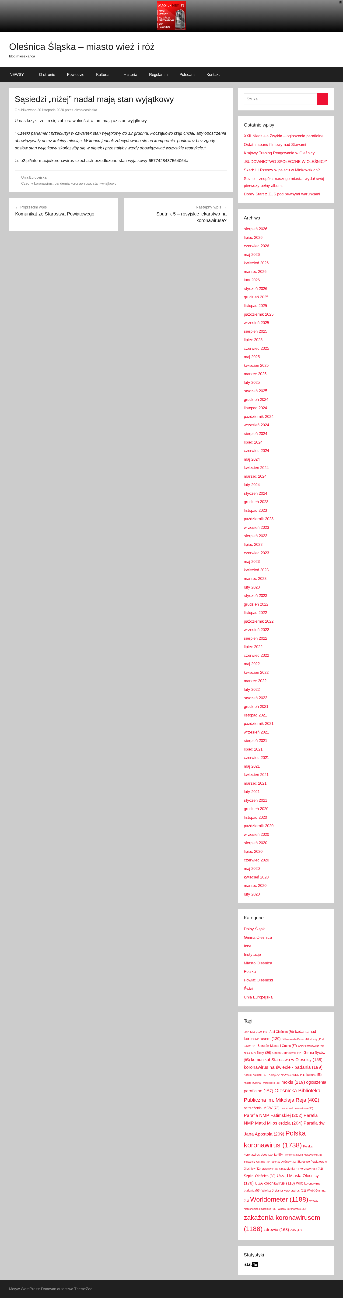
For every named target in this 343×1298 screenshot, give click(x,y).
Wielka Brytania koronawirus (284, 1190)
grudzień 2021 (256, 706)
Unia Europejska (33, 177)
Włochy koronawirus (292, 1208)
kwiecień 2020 (256, 877)
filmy (264, 1053)
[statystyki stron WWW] (251, 1265)
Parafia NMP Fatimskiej (273, 1115)
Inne (247, 946)
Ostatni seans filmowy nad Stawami (275, 144)
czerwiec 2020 (256, 860)
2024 (249, 1031)
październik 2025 (258, 314)
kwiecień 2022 (256, 672)
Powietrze (75, 74)
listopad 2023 (255, 510)
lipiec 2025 (253, 340)
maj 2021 (252, 766)
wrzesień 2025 (256, 323)
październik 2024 (258, 416)
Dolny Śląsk (254, 929)
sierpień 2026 (255, 229)
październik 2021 (258, 723)
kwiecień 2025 (256, 365)
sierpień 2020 (255, 843)
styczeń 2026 (255, 288)
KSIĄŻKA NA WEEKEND (287, 1074)
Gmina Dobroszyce (287, 1053)
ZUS (296, 1230)
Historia (130, 74)
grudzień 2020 (256, 809)
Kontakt (213, 74)
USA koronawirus (275, 1183)
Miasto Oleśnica (258, 963)
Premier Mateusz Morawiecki (303, 1154)
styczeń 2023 (255, 595)
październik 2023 (258, 519)
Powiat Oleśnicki (258, 980)
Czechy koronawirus (37, 183)
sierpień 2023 (255, 536)
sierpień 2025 (255, 331)
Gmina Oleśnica (258, 937)
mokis (293, 1082)
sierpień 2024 (255, 433)
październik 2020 (258, 826)
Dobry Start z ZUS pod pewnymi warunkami (282, 194)
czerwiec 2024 (256, 450)
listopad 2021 (255, 715)
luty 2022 (252, 689)
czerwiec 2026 (256, 246)
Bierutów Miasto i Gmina (277, 1046)
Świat (248, 989)
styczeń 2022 (255, 698)
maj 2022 (252, 664)
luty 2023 (252, 587)
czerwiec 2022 (256, 655)
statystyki (270, 1168)
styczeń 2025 (255, 391)
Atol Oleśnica (282, 1031)
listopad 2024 (255, 408)
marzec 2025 (255, 374)
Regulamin (158, 74)
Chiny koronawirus (311, 1045)
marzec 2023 (255, 578)
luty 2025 (252, 382)
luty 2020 (252, 894)
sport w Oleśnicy (284, 1161)
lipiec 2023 (253, 544)
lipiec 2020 (253, 851)
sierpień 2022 (255, 638)
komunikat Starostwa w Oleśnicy (286, 1059)
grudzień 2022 (256, 604)
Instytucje (252, 954)
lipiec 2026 (253, 237)
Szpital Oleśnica (260, 1176)
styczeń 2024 (255, 493)
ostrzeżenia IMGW (262, 1108)
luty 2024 (252, 485)
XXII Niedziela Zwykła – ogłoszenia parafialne (283, 136)
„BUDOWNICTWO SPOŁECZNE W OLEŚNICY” (286, 161)
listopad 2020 (255, 817)
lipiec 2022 (253, 647)
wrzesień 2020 (256, 834)
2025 (262, 1031)
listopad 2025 (255, 305)
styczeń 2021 (255, 800)
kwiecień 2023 (256, 570)
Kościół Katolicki (255, 1074)
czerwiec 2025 (256, 348)
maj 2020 (252, 868)
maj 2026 (252, 254)
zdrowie (276, 1229)
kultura (314, 1074)
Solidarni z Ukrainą (257, 1161)
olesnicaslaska (85, 110)
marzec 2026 (255, 271)
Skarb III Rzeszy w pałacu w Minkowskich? (282, 170)
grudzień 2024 (256, 399)
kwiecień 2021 (256, 774)
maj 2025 (252, 357)
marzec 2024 (255, 476)
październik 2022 (258, 621)
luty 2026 (252, 280)
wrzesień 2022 (256, 630)
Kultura (102, 74)
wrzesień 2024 (256, 425)
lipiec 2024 (253, 442)
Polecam (187, 74)
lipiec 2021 (253, 749)
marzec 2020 (255, 885)
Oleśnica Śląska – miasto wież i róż (82, 47)
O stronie (47, 74)
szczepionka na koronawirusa (301, 1168)
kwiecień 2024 (256, 468)
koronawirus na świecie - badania (283, 1067)
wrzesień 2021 (256, 732)
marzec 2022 (255, 681)
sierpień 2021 (255, 740)
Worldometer (279, 1199)
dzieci (250, 1052)
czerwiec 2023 (256, 553)
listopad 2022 (255, 612)
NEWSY (17, 74)
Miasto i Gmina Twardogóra (262, 1082)
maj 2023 (252, 561)
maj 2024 (252, 459)
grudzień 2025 (256, 297)
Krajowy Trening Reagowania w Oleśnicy (279, 153)
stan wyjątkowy (104, 183)
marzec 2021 (255, 783)
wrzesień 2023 (256, 527)
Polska (250, 971)
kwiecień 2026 (256, 263)
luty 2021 (252, 792)
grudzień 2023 (256, 502)
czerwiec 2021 (256, 757)
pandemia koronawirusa (73, 183)
